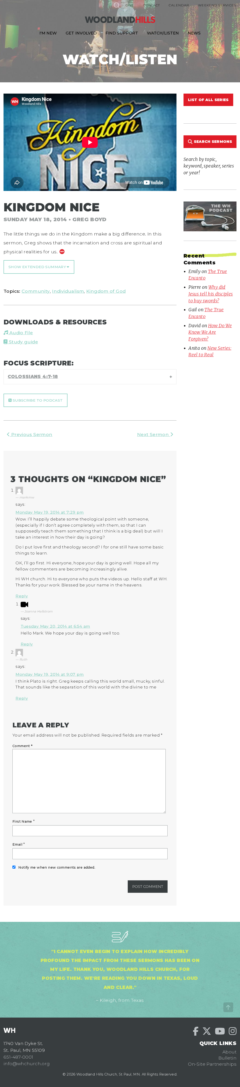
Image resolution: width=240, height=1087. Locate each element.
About (229, 1052)
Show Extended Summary (37, 267)
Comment (22, 746)
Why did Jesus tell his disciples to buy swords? (210, 293)
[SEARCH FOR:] (116, 5)
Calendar (179, 5)
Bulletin (227, 1058)
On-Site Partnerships (212, 1064)
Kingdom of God (106, 291)
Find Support (121, 33)
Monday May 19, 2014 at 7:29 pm (49, 512)
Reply (21, 596)
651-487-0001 (18, 1057)
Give (129, 5)
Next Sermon (153, 434)
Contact (151, 5)
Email (17, 844)
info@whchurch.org (27, 1063)
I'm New (48, 33)
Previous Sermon (31, 434)
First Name (22, 821)
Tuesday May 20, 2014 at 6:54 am (55, 626)
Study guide (23, 342)
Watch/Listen (163, 33)
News (194, 33)
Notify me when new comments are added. (56, 867)
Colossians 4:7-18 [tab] (33, 376)
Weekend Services (217, 5)
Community (36, 291)
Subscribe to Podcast (37, 400)
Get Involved (81, 33)
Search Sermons (212, 141)
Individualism (68, 291)
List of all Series (208, 100)
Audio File (20, 332)
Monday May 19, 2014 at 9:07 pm (49, 674)
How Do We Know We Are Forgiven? (210, 332)
